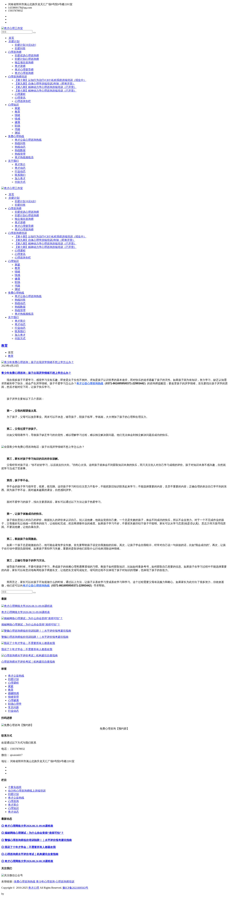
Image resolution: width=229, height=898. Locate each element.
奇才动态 (20, 167)
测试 (17, 132)
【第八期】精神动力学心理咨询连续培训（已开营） (45, 87)
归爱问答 (20, 48)
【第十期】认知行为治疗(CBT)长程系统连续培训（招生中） (50, 80)
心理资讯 (20, 97)
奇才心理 (33, 887)
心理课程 (20, 94)
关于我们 (13, 160)
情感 (17, 118)
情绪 (17, 115)
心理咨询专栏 (23, 101)
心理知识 (13, 104)
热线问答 (20, 143)
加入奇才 (20, 178)
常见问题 (13, 707)
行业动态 (20, 171)
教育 (17, 111)
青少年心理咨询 (45, 881)
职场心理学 (14, 703)
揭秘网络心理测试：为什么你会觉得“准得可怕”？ (30, 624)
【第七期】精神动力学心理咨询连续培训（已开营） (45, 90)
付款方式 (20, 182)
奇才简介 (20, 164)
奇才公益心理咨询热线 (28, 139)
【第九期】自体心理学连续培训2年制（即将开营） (45, 83)
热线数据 (20, 150)
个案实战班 (14, 787)
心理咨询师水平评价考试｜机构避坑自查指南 (28, 661)
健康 (17, 122)
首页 (11, 37)
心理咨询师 (14, 52)
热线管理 (20, 153)
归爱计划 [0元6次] (25, 45)
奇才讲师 (20, 66)
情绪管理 (13, 696)
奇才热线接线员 (24, 157)
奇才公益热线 (16, 675)
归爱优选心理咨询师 (27, 55)
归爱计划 (13, 41)
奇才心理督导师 (24, 69)
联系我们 (20, 175)
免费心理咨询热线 (24, 881)
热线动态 (20, 146)
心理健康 (13, 700)
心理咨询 (13, 801)
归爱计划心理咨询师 (27, 59)
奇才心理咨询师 (24, 73)
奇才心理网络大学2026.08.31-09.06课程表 (25, 612)
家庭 (17, 108)
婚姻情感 (13, 693)
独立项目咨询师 (24, 62)
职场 (17, 125)
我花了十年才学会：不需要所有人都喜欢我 (26, 649)
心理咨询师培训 (17, 76)
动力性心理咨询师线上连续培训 (27, 790)
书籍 (17, 129)
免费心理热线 (16, 136)
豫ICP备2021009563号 (75, 887)
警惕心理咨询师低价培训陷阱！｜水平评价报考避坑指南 (34, 636)
